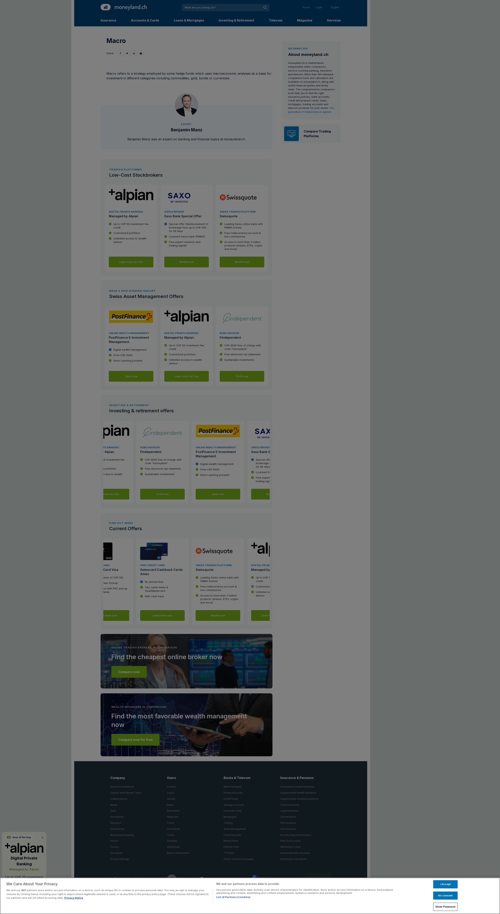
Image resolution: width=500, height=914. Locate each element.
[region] (250, 896)
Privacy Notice (73, 897)
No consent (445, 895)
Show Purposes (445, 906)
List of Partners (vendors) (233, 897)
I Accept (445, 884)
